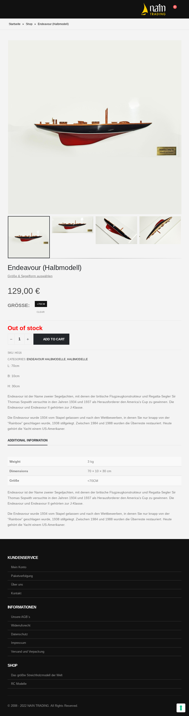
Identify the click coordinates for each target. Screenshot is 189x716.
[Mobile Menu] (11, 9)
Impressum (18, 643)
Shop (29, 24)
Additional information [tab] (27, 440)
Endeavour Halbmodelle (46, 359)
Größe (18, 305)
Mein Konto (18, 567)
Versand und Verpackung (27, 651)
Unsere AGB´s (20, 617)
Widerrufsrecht (20, 625)
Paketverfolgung (22, 576)
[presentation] (13, 127)
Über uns (17, 584)
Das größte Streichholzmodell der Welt (36, 675)
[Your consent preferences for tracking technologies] (181, 708)
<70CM (41, 304)
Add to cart (54, 339)
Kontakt (16, 593)
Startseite (15, 24)
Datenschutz (19, 634)
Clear (40, 312)
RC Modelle (19, 683)
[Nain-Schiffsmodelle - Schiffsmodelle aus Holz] (153, 9)
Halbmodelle (77, 359)
